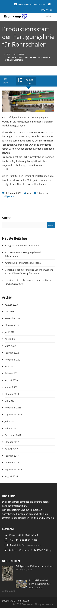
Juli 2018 (9, 421)
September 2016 (13, 469)
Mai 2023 (9, 311)
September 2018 (13, 414)
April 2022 (10, 338)
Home (7, 54)
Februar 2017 (12, 455)
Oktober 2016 (12, 462)
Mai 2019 (9, 400)
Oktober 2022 (12, 325)
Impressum (23, 600)
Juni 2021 (9, 366)
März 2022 (10, 345)
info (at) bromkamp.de (29, 545)
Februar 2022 (12, 352)
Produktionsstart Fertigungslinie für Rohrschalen (40, 584)
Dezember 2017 (13, 435)
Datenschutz (8, 600)
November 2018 (13, 407)
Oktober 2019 (12, 393)
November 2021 (13, 359)
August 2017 (11, 448)
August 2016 (11, 476)
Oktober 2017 (12, 441)
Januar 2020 (11, 387)
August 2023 (11, 304)
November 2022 (13, 318)
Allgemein (19, 54)
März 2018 (10, 428)
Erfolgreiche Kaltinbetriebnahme (22, 245)
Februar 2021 (12, 373)
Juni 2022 (9, 332)
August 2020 (11, 380)
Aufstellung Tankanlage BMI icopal (23, 262)
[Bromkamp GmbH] (22, 16)
